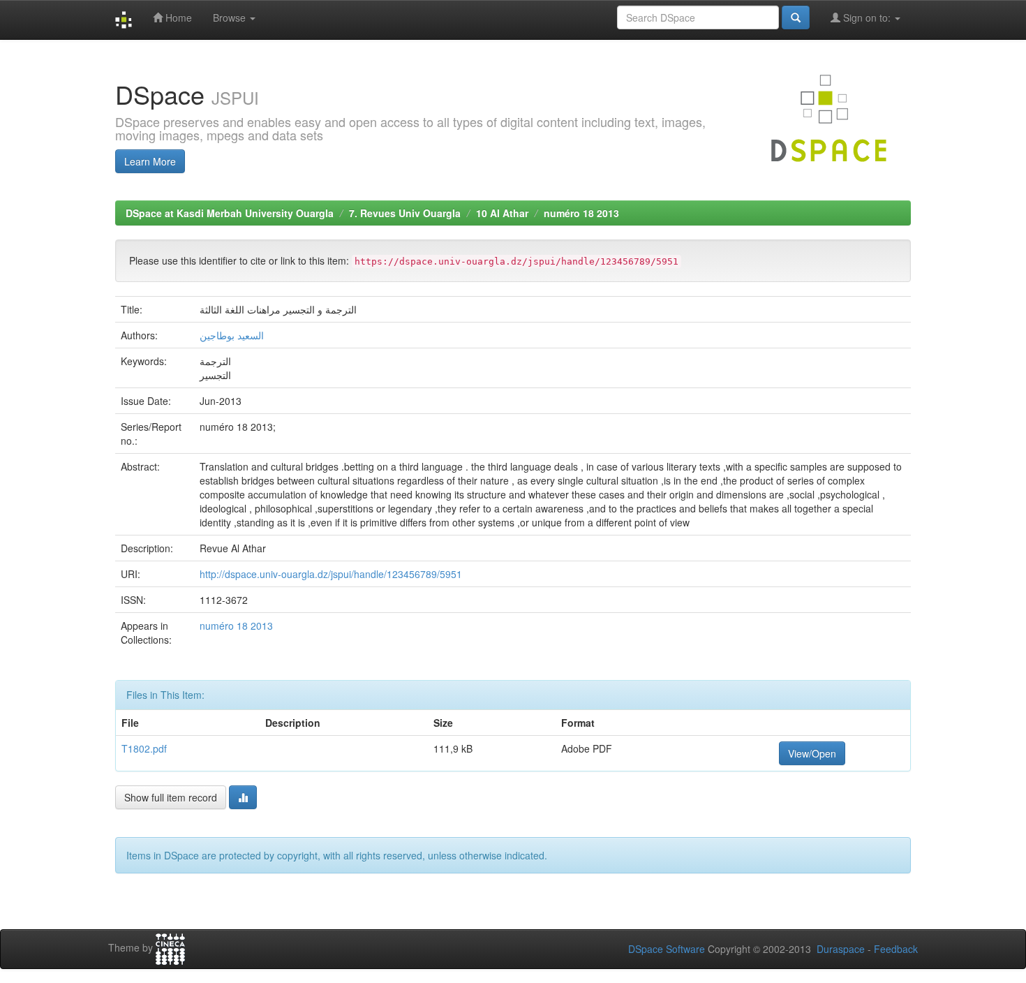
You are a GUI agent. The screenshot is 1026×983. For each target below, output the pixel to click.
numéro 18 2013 (581, 213)
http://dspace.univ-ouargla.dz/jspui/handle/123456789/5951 (331, 574)
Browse (230, 17)
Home (177, 17)
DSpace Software (666, 949)
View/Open (812, 753)
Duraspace (841, 949)
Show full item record (170, 797)
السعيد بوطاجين (232, 335)
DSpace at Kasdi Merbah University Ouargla (230, 213)
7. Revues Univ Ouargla (405, 213)
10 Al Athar (502, 213)
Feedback (896, 949)
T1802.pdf (144, 748)
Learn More (150, 161)
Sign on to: (866, 17)
